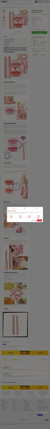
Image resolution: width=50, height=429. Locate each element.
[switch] (11, 217)
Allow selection (33, 220)
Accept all (39, 220)
